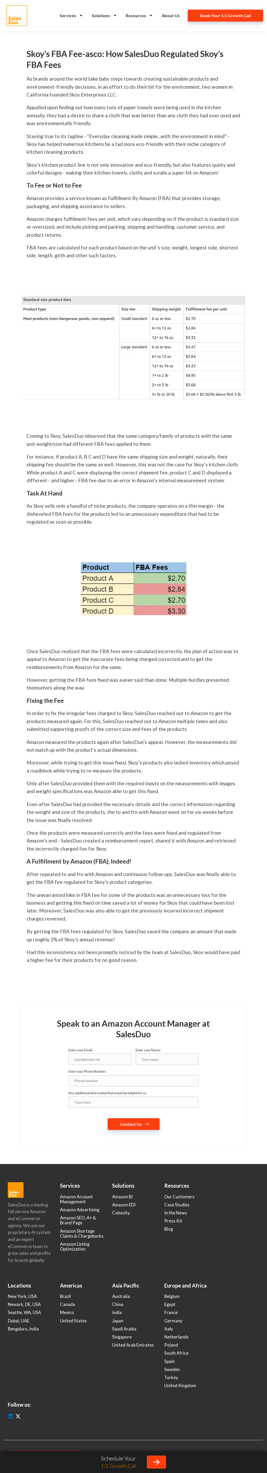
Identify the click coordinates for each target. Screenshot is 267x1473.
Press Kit (173, 1221)
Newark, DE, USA (24, 1304)
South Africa (176, 1353)
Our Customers (179, 1196)
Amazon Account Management (76, 1199)
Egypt (169, 1304)
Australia (121, 1296)
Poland (171, 1345)
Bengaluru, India (23, 1329)
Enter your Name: (148, 1050)
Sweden (172, 1369)
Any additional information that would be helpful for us (107, 1093)
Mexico (67, 1312)
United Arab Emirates (133, 1345)
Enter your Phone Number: (87, 1071)
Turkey (171, 1377)
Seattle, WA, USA (24, 1312)
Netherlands (176, 1337)
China (117, 1304)
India (117, 1312)
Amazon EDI (124, 1204)
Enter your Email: (80, 1050)
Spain (169, 1361)
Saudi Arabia (124, 1329)
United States (73, 1320)
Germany (173, 1320)
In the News (175, 1212)
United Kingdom (180, 1385)
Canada (67, 1304)
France (171, 1312)
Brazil (65, 1296)
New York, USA (22, 1296)
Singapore (122, 1337)
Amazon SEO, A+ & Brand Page (78, 1220)
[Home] (18, 16)
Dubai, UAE (18, 1320)
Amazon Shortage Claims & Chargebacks (82, 1233)
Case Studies (177, 1204)
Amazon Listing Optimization (74, 1247)
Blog (168, 1229)
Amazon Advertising (79, 1209)
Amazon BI (122, 1196)
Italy (168, 1329)
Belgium (172, 1296)
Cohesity (121, 1212)
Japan (117, 1320)
